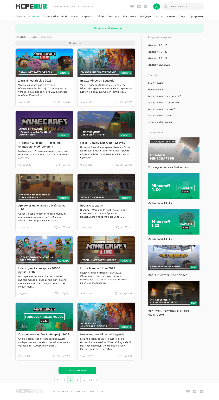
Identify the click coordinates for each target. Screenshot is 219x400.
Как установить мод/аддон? (164, 96)
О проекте (60, 391)
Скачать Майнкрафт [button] (109, 28)
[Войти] (156, 6)
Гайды (100, 16)
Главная (20, 16)
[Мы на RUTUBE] (146, 7)
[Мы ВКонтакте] (139, 7)
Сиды (182, 16)
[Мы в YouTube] (132, 7)
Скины (171, 16)
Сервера (87, 16)
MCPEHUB (20, 37)
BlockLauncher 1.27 (159, 89)
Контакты (95, 391)
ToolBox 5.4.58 (156, 83)
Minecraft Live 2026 (159, 64)
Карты (159, 16)
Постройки (129, 16)
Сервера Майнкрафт (160, 122)
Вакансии (78, 391)
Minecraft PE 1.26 (157, 45)
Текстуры (113, 16)
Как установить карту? (161, 109)
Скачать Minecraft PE (55, 16)
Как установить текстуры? (163, 102)
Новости (34, 16)
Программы (196, 16)
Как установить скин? (160, 115)
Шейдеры (146, 16)
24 (90, 379)
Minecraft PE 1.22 (157, 51)
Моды (74, 16)
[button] (75, 43)
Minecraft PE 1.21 (157, 58)
